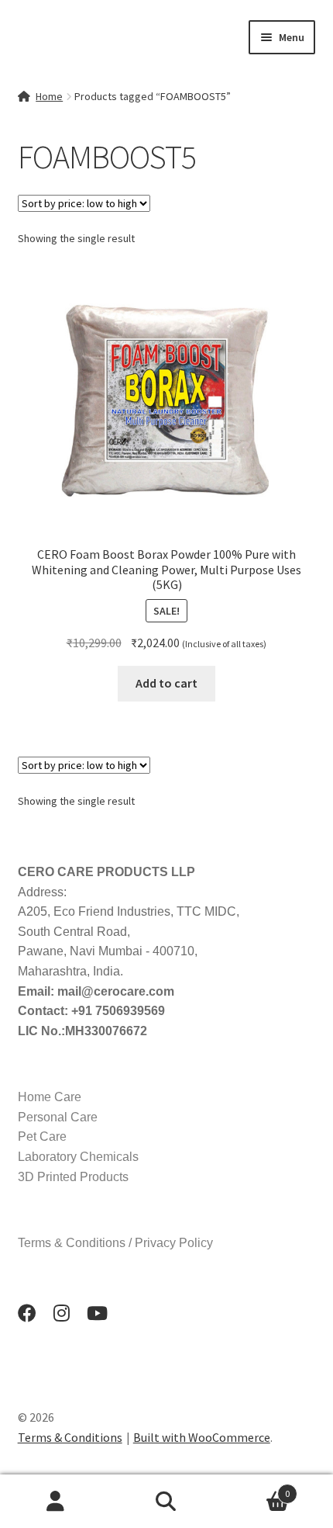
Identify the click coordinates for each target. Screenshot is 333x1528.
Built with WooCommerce (201, 1437)
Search (166, 1501)
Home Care (49, 1097)
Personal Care (58, 1117)
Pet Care (42, 1136)
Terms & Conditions (70, 1437)
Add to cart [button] (166, 683)
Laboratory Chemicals (78, 1156)
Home (49, 96)
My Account (55, 1501)
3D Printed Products (73, 1176)
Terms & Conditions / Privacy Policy (115, 1242)
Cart (256, 1488)
